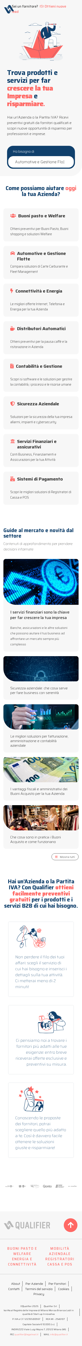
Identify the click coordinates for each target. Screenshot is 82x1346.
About (15, 1283)
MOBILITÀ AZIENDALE (60, 1251)
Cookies (63, 1288)
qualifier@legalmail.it (26, 1334)
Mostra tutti (67, 857)
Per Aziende (34, 1283)
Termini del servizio (39, 1288)
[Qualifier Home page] (8, 9)
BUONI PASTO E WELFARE (22, 1251)
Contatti (14, 1288)
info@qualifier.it (59, 1334)
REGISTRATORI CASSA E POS (59, 1262)
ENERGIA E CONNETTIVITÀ (22, 1262)
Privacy (38, 1293)
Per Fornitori (57, 1283)
